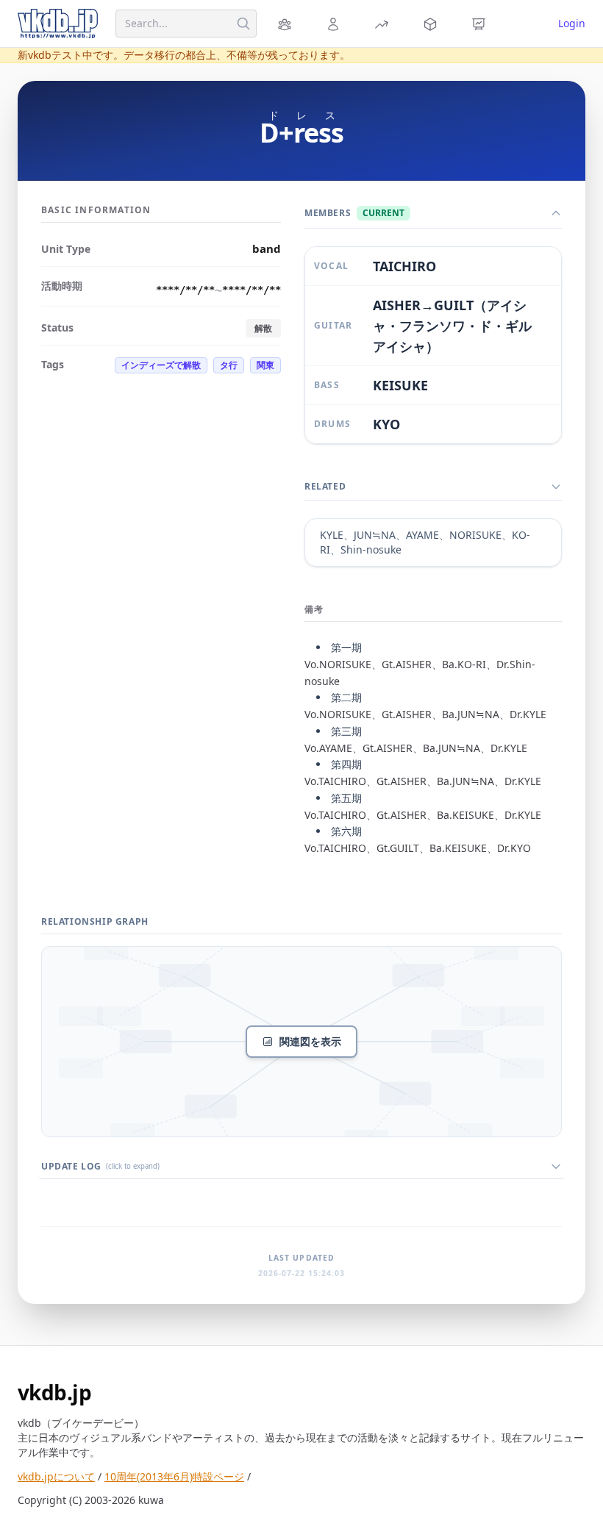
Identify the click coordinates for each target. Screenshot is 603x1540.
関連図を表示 (310, 1041)
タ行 (229, 365)
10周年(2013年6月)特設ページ (174, 1476)
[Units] (286, 23)
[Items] (432, 23)
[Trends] (383, 23)
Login (571, 23)
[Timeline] (480, 23)
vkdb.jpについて (56, 1476)
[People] (335, 23)
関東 (265, 365)
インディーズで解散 (161, 365)
